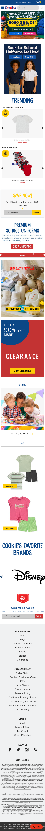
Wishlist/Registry (23, 735)
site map (22, 814)
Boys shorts (23, 798)
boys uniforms (13, 813)
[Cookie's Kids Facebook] (9, 750)
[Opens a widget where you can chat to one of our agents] (36, 827)
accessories (29, 809)
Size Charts (22, 685)
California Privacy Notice (22, 697)
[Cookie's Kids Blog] (35, 750)
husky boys (10, 806)
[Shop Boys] (15, 34)
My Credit (22, 731)
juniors (27, 804)
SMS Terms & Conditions (22, 705)
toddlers (9, 809)
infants (5, 809)
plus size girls (21, 804)
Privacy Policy (22, 693)
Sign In (31, 2)
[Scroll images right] (43, 128)
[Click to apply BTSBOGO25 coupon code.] (22, 29)
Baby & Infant (22, 647)
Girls (22, 635)
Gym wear (12, 799)
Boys (22, 639)
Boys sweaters (30, 798)
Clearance (22, 660)
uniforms (4, 765)
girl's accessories (33, 804)
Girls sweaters (36, 801)
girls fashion (36, 813)
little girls (10, 804)
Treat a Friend (22, 727)
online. (22, 788)
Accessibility (22, 709)
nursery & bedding (28, 807)
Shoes (22, 652)
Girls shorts (16, 801)
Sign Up (36, 213)
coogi (5, 811)
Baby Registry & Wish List (21, 434)
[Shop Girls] (29, 33)
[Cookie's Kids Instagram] (26, 750)
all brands (41, 811)
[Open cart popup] (43, 2)
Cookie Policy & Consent (22, 701)
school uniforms (34, 768)
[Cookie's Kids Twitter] (18, 750)
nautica (14, 811)
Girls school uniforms (24, 802)
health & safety (18, 807)
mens (24, 809)
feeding (9, 807)
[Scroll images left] (2, 128)
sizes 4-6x (13, 810)
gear (13, 807)
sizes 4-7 (14, 809)
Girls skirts (10, 801)
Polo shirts (10, 798)
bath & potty (39, 806)
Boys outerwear (19, 799)
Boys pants (17, 798)
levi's (18, 811)
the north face (29, 811)
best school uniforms (35, 783)
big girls (15, 804)
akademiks (37, 810)
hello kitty (22, 811)
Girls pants (29, 801)
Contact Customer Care (22, 677)
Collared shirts (5, 799)
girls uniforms (21, 813)
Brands (22, 656)
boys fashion (28, 813)
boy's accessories (25, 806)
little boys (41, 804)
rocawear (35, 811)
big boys (5, 806)
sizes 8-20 (19, 809)
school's (13, 771)
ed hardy (9, 811)
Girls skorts (23, 801)
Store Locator (22, 689)
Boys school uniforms (30, 799)
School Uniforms (22, 643)
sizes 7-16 (19, 810)
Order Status (23, 673)
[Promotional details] (22, 37)
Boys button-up (39, 798)
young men (17, 806)
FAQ (22, 681)
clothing (5, 807)
